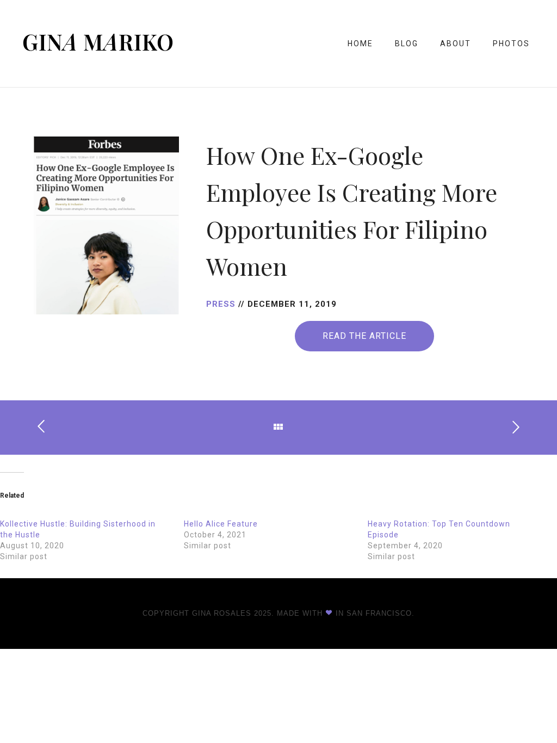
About (455, 43)
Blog (406, 43)
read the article (364, 336)
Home (360, 43)
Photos (511, 43)
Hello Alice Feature (221, 523)
